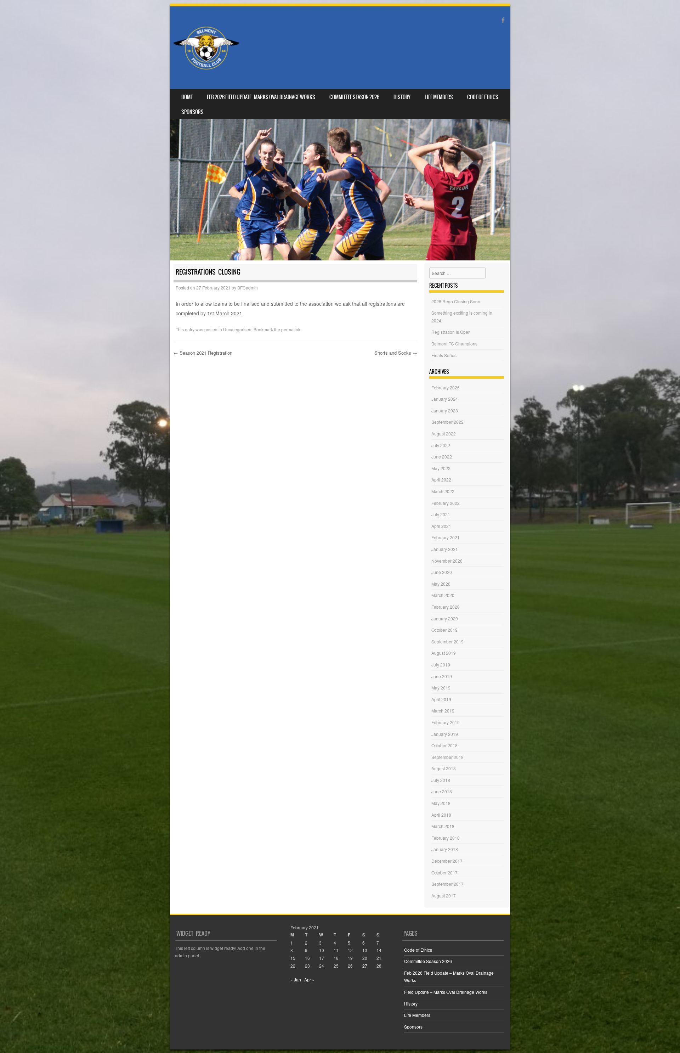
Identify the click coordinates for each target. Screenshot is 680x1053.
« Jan (295, 979)
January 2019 (444, 734)
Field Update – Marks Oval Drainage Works (445, 992)
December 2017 (447, 861)
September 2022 (447, 422)
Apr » (309, 979)
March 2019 (442, 711)
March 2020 (442, 595)
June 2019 (441, 676)
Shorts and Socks (395, 352)
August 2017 (443, 895)
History (401, 97)
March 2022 (442, 491)
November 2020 (447, 561)
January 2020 (444, 618)
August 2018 (443, 768)
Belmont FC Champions (454, 343)
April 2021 (441, 526)
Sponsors (192, 112)
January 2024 (444, 399)
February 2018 (445, 838)
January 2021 (444, 549)
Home (187, 97)
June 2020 (441, 572)
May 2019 (440, 688)
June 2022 (441, 457)
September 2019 (447, 641)
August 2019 (443, 653)
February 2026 (445, 387)
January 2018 (444, 849)
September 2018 (447, 757)
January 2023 (444, 410)
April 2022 (441, 480)
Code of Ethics (482, 97)
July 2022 (440, 445)
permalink (290, 329)
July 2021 (440, 514)
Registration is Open (451, 332)
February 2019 (445, 722)
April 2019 (441, 699)
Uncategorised (237, 329)
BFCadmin (247, 288)
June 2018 (441, 791)
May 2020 (440, 584)
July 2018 (440, 780)
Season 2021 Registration (203, 352)
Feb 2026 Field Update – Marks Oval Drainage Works (261, 97)
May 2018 (440, 803)
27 (364, 966)
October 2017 (444, 872)
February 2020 (445, 607)
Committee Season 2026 (354, 97)
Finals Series (444, 355)
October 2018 (444, 745)
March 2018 (442, 826)
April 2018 (441, 815)
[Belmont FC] (206, 47)
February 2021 (445, 537)
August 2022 (443, 433)
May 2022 (440, 468)
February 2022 (445, 503)
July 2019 (440, 664)
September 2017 (447, 884)
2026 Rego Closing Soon (455, 301)
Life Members (439, 97)
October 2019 (444, 630)
